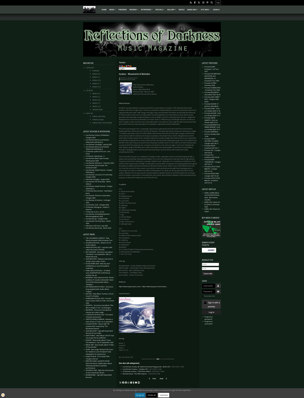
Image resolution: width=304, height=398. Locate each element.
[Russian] (128, 66)
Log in (211, 312)
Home (104, 9)
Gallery (172, 10)
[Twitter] (199, 3)
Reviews (134, 10)
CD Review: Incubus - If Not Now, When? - (143, 371)
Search (216, 9)
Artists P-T (96, 83)
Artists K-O (96, 80)
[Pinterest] (207, 3)
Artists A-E (96, 74)
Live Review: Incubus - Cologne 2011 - (142, 369)
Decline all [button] (152, 395)
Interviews (147, 10)
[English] (120, 66)
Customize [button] (164, 395)
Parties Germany (98, 116)
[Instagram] (203, 3)
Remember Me (209, 296)
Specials (160, 10)
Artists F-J (96, 77)
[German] (124, 66)
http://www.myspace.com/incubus (154, 286)
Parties (89, 113)
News (112, 10)
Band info (193, 10)
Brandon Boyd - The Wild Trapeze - (141, 374)
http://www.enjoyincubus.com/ (130, 286)
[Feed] (191, 3)
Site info (206, 10)
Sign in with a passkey (213, 304)
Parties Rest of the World (102, 123)
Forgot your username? (208, 322)
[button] (120, 383)
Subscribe (207, 273)
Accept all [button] (140, 395)
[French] (122, 66)
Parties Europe (98, 119)
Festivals (95, 70)
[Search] (212, 3)
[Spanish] (131, 66)
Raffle (182, 9)
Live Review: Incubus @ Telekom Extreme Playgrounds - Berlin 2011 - (153, 367)
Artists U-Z (96, 87)
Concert (90, 68)
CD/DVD (89, 90)
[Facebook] (194, 3)
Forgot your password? (208, 318)
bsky (218, 3)
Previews (123, 9)
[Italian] (126, 66)
